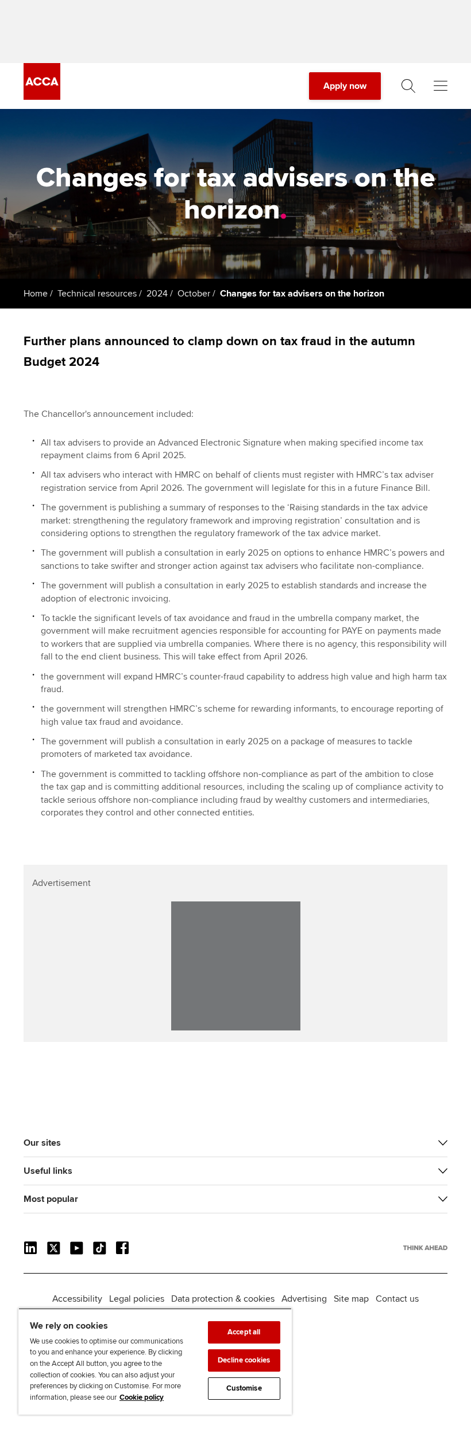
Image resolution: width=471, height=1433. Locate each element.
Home (36, 293)
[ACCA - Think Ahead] (42, 97)
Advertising (304, 1299)
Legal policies (136, 1299)
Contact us (397, 1299)
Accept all (243, 1332)
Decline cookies (244, 1360)
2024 (157, 293)
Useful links (48, 1171)
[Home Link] (425, 1248)
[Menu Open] (440, 86)
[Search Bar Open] (408, 86)
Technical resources (97, 293)
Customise (244, 1388)
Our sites (42, 1143)
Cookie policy (141, 1397)
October (193, 293)
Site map (351, 1299)
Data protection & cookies (223, 1299)
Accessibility (77, 1299)
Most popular (51, 1199)
